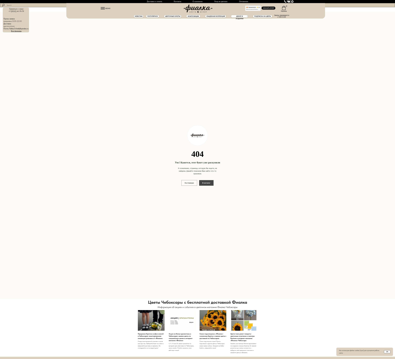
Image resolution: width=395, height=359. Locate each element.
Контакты (177, 1)
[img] (197, 8)
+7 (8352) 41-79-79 (16, 11)
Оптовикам (243, 1)
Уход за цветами (220, 1)
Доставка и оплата (154, 1)
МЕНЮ (107, 8)
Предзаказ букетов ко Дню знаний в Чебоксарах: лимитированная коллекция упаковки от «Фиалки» (151, 336)
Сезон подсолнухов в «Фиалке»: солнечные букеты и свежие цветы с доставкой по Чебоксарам (213, 336)
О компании (197, 1)
